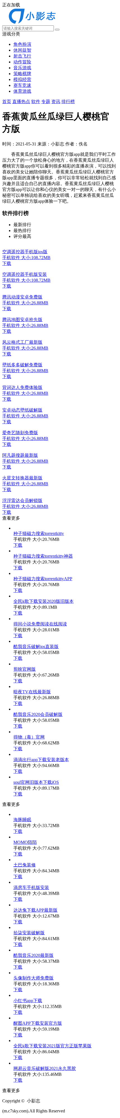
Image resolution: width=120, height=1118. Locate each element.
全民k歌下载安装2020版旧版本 (43, 601)
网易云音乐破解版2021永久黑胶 (44, 1068)
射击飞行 (22, 56)
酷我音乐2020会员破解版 (38, 714)
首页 (6, 101)
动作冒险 (22, 61)
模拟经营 (22, 79)
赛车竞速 (22, 85)
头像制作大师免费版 (33, 978)
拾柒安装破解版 (29, 932)
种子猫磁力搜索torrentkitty (38, 533)
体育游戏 (22, 91)
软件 (35, 101)
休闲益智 (22, 50)
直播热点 (21, 101)
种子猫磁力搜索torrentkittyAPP (42, 578)
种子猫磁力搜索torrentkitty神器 (43, 556)
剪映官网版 (24, 669)
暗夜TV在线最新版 (32, 691)
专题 (45, 101)
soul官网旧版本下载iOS (36, 782)
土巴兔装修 (24, 865)
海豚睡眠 (22, 819)
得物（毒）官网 (29, 737)
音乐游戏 (22, 67)
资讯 (55, 101)
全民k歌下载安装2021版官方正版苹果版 (52, 1045)
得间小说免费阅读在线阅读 (40, 624)
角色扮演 (22, 44)
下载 (17, 545)
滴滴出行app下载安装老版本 (41, 759)
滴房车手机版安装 (31, 887)
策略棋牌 (22, 73)
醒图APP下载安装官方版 (37, 1023)
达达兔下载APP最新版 (35, 910)
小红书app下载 (27, 1000)
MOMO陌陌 (25, 842)
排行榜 (68, 101)
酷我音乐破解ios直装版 (36, 646)
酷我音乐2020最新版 (33, 955)
